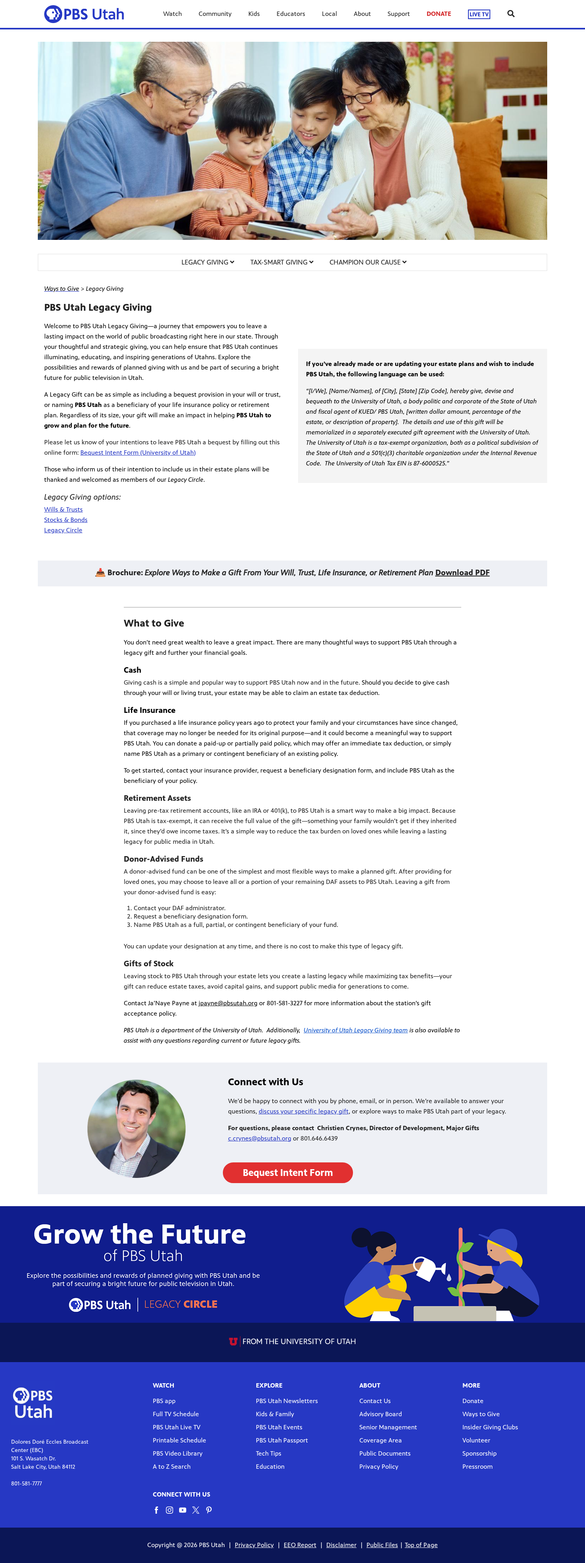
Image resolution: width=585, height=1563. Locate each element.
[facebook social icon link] (159, 1514)
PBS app (164, 1401)
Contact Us (375, 1401)
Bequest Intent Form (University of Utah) (138, 452)
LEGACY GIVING (205, 262)
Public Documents (385, 1453)
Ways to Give (481, 1414)
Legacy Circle (63, 530)
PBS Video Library (178, 1453)
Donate (473, 1401)
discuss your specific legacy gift (304, 1111)
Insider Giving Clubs (490, 1427)
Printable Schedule (179, 1440)
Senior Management (388, 1427)
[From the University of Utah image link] (292, 1341)
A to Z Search (172, 1466)
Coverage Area (380, 1440)
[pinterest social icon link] (211, 1514)
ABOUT (369, 1385)
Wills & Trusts (63, 509)
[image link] (292, 141)
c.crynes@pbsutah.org (259, 1138)
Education (270, 1466)
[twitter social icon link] (198, 1514)
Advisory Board (380, 1414)
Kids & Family (275, 1414)
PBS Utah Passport (282, 1440)
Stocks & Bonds (66, 520)
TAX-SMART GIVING (279, 262)
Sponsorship (479, 1453)
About (362, 14)
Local (329, 14)
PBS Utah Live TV (177, 1427)
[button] (288, 1172)
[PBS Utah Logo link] (87, 14)
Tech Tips (268, 1453)
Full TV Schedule (176, 1414)
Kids (254, 14)
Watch (172, 14)
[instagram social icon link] (172, 1514)
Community (215, 14)
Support (399, 14)
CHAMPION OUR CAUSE (366, 262)
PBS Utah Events (279, 1427)
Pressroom (477, 1466)
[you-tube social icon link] (185, 1514)
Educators (291, 14)
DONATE (439, 14)
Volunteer (476, 1440)
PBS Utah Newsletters (287, 1401)
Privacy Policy (378, 1466)
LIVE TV (479, 14)
